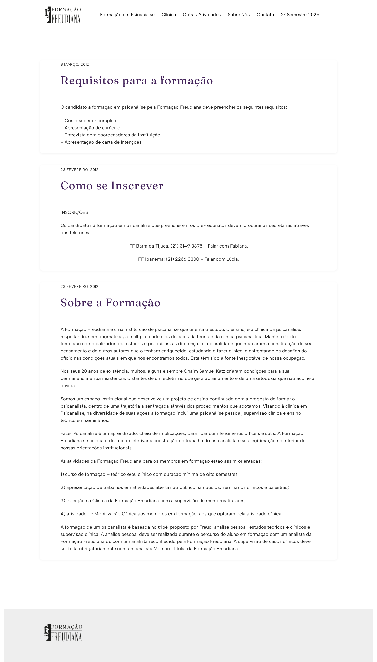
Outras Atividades (202, 14)
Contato (265, 14)
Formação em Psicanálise (127, 14)
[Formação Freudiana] (61, 20)
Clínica (169, 14)
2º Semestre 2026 (300, 14)
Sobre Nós (239, 14)
